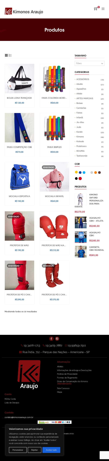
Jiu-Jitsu (80, 122)
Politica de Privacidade (67, 374)
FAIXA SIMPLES (54, 147)
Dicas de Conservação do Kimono (72, 381)
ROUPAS (80, 151)
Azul (81, 173)
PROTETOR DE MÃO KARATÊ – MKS (58, 245)
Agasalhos (81, 89)
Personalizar (17, 450)
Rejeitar (34, 450)
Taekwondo (81, 156)
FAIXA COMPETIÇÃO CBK (19, 147)
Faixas (79, 113)
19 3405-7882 (54, 345)
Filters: (79, 63)
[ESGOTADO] (54, 177)
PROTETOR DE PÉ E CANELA (20, 294)
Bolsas (79, 103)
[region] (34, 440)
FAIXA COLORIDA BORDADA (56, 97)
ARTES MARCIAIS (84, 98)
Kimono (80, 136)
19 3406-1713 (32, 345)
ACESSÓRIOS (82, 79)
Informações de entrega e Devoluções (74, 370)
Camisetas (81, 108)
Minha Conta (10, 399)
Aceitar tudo (51, 450)
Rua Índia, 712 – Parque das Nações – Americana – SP (56, 352)
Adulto (79, 84)
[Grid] (6, 55)
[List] (10, 55)
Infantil (79, 117)
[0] (96, 10)
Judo (78, 127)
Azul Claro (85, 173)
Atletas (60, 367)
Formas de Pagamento (67, 378)
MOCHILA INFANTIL (54, 196)
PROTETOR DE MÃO (19, 245)
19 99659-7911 (77, 345)
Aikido (79, 93)
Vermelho (81, 179)
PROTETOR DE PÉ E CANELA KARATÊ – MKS (62, 294)
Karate (79, 132)
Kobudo (80, 141)
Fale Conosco (63, 388)
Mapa (59, 392)
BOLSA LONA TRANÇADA (19, 97)
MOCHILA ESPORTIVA (19, 196)
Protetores (81, 146)
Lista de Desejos (12, 403)
